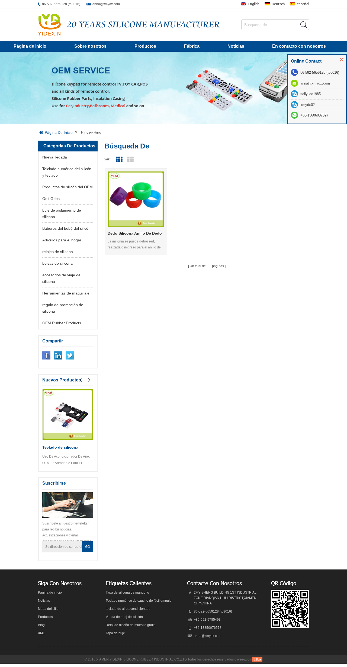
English (253, 4)
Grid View (119, 159)
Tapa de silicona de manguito (127, 592)
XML (41, 633)
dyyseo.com (243, 659)
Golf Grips (51, 198)
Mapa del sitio (48, 609)
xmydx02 (307, 105)
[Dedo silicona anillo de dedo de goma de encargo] (136, 199)
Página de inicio (30, 46)
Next (89, 380)
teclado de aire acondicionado (128, 609)
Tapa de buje (115, 633)
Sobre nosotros (90, 46)
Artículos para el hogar (61, 240)
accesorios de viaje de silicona (61, 278)
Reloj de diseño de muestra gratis (130, 625)
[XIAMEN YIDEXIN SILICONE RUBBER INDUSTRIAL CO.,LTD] (49, 24)
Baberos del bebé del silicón (66, 228)
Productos (145, 46)
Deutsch (278, 4)
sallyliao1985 (310, 94)
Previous (81, 380)
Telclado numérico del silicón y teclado (66, 172)
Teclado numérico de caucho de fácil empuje (139, 601)
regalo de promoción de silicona (62, 308)
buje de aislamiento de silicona (61, 213)
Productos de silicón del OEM (67, 187)
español (303, 4)
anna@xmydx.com (106, 4)
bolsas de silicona (57, 263)
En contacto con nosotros (299, 46)
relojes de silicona (57, 252)
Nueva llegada (54, 157)
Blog (41, 625)
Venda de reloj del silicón (124, 617)
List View (130, 159)
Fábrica (192, 46)
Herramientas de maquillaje (65, 293)
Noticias (235, 46)
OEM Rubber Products (61, 323)
